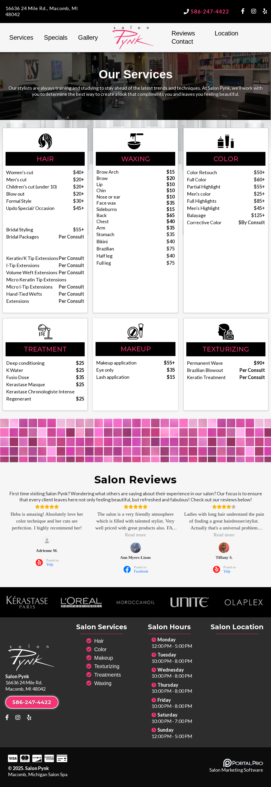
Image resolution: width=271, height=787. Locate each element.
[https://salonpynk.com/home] (133, 38)
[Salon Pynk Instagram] (257, 11)
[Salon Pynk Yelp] (265, 11)
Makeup (103, 658)
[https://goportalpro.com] (243, 763)
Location (226, 33)
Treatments (107, 675)
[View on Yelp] (47, 541)
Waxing (102, 683)
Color (100, 649)
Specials (55, 37)
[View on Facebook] (135, 547)
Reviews (183, 33)
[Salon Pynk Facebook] (246, 11)
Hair (99, 641)
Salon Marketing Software (236, 770)
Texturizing (106, 666)
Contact (182, 41)
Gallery (88, 37)
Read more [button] (135, 534)
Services (21, 37)
